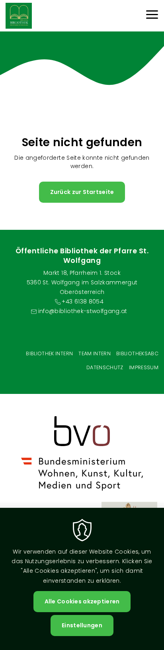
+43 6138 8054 (82, 301)
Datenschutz (104, 367)
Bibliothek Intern (49, 353)
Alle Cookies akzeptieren (82, 601)
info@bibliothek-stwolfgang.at (82, 311)
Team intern (94, 353)
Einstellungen (82, 625)
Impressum (143, 367)
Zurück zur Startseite (82, 192)
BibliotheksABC (137, 353)
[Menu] (152, 15)
